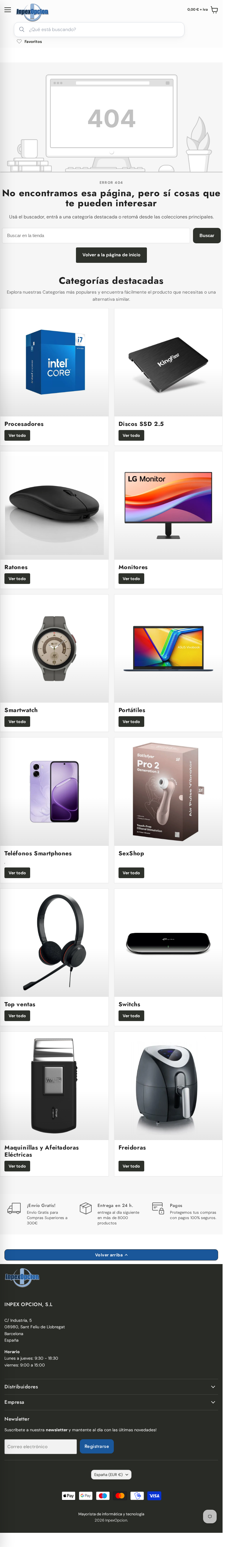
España (108, 1474)
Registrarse (97, 1446)
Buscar (207, 235)
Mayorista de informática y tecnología (111, 1514)
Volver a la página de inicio (111, 255)
